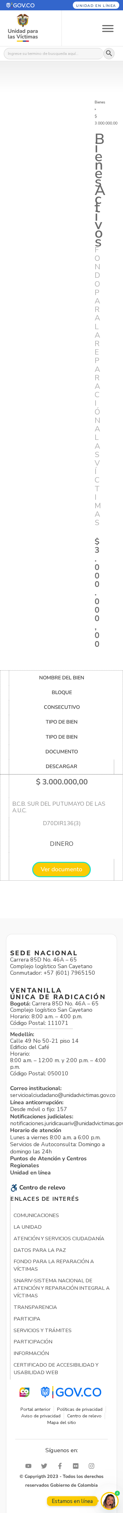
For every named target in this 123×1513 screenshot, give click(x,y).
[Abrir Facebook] (61, 1466)
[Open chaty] (110, 1501)
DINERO (61, 844)
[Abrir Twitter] (45, 1466)
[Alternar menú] (108, 28)
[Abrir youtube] (30, 1466)
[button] (27, 5)
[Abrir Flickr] (77, 1466)
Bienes (100, 102)
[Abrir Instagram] (93, 1466)
